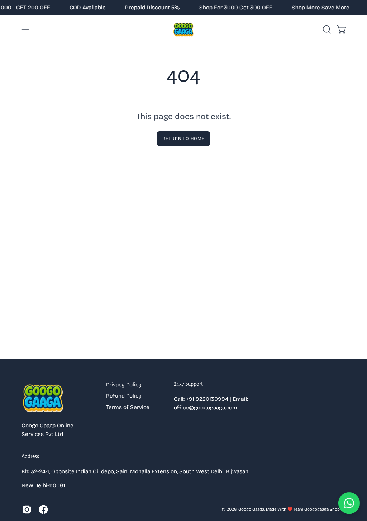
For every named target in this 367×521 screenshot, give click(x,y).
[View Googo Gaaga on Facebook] (43, 509)
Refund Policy (124, 396)
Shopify (337, 509)
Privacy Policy (124, 384)
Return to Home (183, 138)
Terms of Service (127, 407)
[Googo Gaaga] (183, 29)
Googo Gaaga (251, 509)
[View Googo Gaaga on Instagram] (27, 509)
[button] (326, 29)
